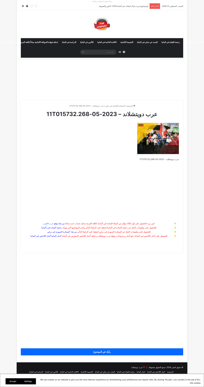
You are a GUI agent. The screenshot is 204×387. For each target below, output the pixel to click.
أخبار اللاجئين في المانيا (40, 236)
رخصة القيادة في (51, 227)
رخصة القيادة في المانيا (171, 42)
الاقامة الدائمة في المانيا (107, 42)
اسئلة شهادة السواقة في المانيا (102, 1)
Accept (13, 381)
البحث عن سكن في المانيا (147, 42)
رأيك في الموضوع (102, 351)
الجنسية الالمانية (126, 42)
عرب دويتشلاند (137, 367)
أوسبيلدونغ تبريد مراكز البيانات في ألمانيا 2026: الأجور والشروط (123, 6)
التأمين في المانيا (87, 42)
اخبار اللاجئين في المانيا (156, 372)
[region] (102, 380)
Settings (28, 381)
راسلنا (11, 42)
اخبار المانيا (188, 42)
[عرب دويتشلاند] (102, 24)
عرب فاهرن (50, 223)
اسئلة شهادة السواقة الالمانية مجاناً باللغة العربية (39, 42)
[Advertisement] (102, 77)
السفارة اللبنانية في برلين (115, 106)
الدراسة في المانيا (69, 42)
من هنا (62, 223)
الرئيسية (129, 106)
